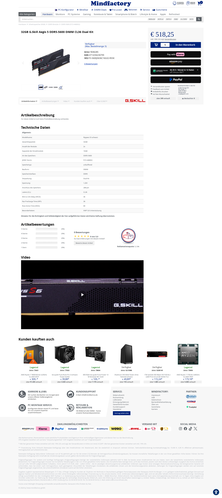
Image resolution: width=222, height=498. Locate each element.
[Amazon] (28, 428)
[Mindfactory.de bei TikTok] (190, 428)
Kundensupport (119, 407)
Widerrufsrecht (118, 395)
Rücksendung (118, 397)
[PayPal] (58, 428)
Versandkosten (170, 39)
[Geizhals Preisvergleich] (191, 396)
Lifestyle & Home (148, 14)
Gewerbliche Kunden (121, 404)
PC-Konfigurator (66, 9)
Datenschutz (156, 400)
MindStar (83, 9)
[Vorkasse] (73, 428)
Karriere (154, 409)
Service (146, 9)
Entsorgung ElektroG (121, 402)
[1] (176, 62)
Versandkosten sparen (161, 86)
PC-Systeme (74, 14)
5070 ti (168, 19)
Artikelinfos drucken (160, 91)
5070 (191, 19)
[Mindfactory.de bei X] (195, 428)
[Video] (61, 87)
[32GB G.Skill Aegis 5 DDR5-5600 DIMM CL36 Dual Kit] (50, 62)
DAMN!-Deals (100, 9)
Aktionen (132, 9)
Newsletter (117, 409)
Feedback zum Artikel (160, 89)
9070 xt (160, 19)
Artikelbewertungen (49, 101)
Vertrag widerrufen (121, 413)
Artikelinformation (28, 101)
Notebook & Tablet (103, 14)
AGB (153, 397)
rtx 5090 (184, 19)
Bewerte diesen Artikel (84, 243)
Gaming (87, 14)
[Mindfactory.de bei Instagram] (180, 428)
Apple (163, 14)
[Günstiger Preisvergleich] (191, 401)
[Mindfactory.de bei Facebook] (185, 428)
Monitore (60, 14)
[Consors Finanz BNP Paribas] (87, 428)
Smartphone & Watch (126, 14)
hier (89, 484)
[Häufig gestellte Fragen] (89, 394)
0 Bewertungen (91, 63)
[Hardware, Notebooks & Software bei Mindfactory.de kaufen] (111, 3)
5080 (176, 19)
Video (65, 101)
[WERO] (116, 428)
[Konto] (190, 3)
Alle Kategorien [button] (27, 14)
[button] (25, 62)
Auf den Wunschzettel (160, 94)
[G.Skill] (135, 100)
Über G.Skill (101, 101)
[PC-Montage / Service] (41, 409)
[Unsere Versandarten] (149, 428)
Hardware (48, 14)
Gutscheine (161, 9)
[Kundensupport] (178, 3)
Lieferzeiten (117, 400)
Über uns (154, 404)
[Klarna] (43, 428)
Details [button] (33, 360)
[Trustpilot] (191, 407)
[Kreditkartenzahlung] (102, 428)
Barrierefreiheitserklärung (161, 402)
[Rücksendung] (89, 409)
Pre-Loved (117, 9)
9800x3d (152, 19)
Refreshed (174, 14)
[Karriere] (41, 396)
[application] (82, 294)
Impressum (155, 395)
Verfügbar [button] (96, 45)
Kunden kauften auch (82, 101)
